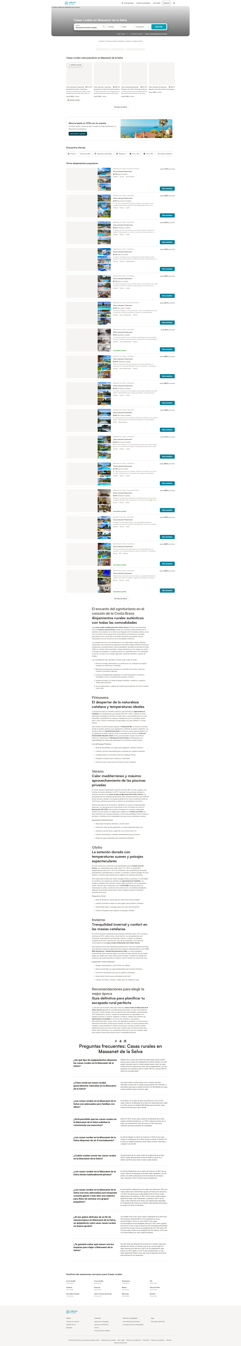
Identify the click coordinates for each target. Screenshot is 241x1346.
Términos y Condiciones (133, 1340)
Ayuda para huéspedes (102, 1321)
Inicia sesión (156, 3)
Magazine (69, 1327)
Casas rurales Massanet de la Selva (156, 34)
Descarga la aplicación (158, 1321)
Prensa (97, 1327)
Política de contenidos (157, 1340)
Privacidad (146, 1340)
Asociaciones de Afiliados (102, 1330)
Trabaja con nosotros (72, 1321)
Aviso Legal (121, 1340)
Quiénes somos (71, 1324)
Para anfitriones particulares (131, 1321)
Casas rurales (121, 34)
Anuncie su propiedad (143, 3)
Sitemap (168, 1340)
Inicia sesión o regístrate (78, 133)
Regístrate (167, 3)
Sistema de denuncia (120, 1343)
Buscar (158, 27)
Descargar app (128, 3)
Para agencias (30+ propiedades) (133, 1324)
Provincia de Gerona (137, 34)
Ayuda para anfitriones (101, 1324)
